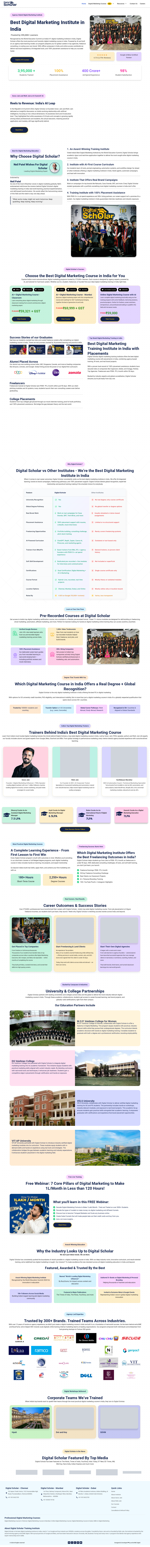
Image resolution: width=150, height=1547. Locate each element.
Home (84, 4)
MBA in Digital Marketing (101, 1521)
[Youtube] (81, 1542)
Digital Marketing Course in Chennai (16, 1521)
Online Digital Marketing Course (61, 1521)
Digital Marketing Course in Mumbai (39, 1521)
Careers (142, 4)
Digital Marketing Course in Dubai (82, 1521)
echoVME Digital (135, 1542)
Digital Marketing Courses (99, 4)
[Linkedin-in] (75, 1542)
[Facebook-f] (69, 1542)
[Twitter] (78, 1542)
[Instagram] (72, 1542)
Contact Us (133, 4)
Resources (120, 4)
